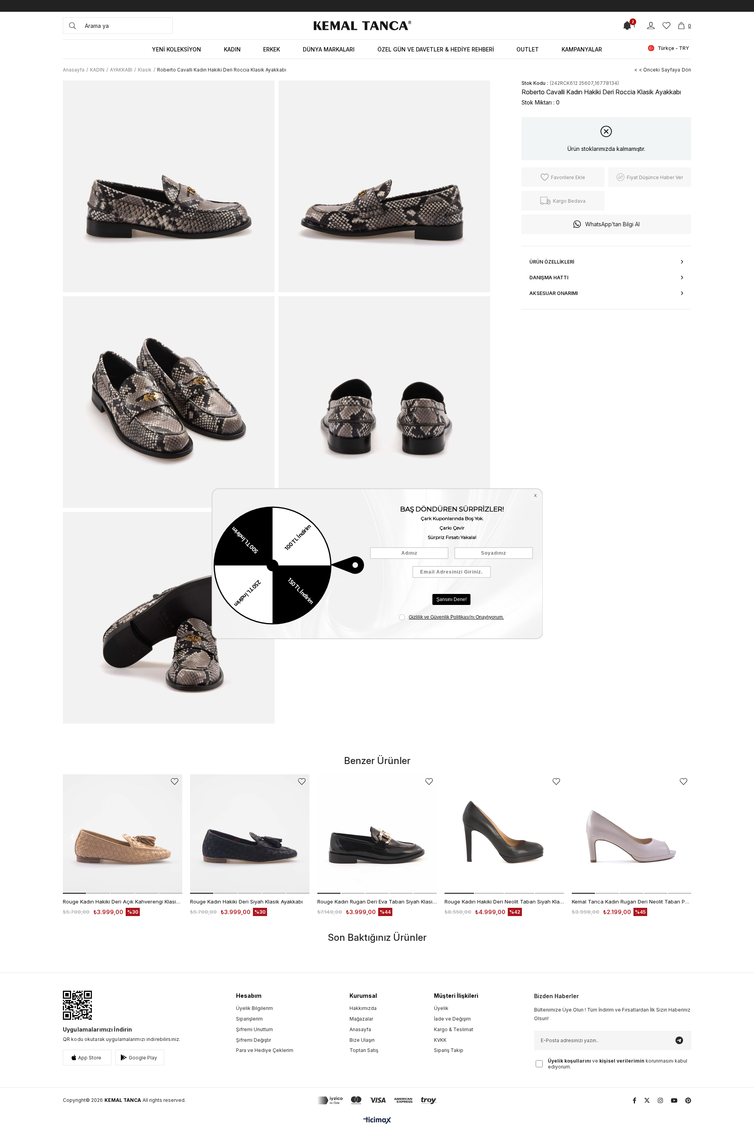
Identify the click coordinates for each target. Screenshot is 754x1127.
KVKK (440, 1040)
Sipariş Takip (448, 1050)
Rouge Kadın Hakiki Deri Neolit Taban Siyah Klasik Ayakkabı (504, 901)
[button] (74, 893)
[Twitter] (647, 1100)
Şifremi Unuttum (254, 1029)
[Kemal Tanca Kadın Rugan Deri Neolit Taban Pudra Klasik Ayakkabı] (631, 834)
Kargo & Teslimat (453, 1029)
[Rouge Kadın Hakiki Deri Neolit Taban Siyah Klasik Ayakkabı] (504, 834)
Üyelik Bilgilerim (254, 1008)
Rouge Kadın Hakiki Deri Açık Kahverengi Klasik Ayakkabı (122, 901)
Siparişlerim (249, 1019)
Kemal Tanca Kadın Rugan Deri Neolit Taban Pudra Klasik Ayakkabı (631, 901)
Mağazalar (361, 1019)
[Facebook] (634, 1100)
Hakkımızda (363, 1008)
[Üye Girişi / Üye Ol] (651, 25)
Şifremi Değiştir (253, 1040)
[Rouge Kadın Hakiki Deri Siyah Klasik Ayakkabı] (249, 834)
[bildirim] (627, 25)
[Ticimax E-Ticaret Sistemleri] (377, 1121)
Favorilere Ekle (174, 781)
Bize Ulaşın (362, 1040)
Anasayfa (360, 1029)
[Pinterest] (688, 1100)
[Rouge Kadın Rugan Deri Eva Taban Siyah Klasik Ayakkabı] (377, 834)
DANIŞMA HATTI (548, 277)
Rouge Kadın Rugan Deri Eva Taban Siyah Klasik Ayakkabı (377, 901)
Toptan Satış (364, 1050)
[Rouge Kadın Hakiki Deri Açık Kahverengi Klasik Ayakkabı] (122, 834)
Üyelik (441, 1008)
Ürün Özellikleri (551, 262)
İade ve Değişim (452, 1019)
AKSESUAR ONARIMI (553, 293)
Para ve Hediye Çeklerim (264, 1050)
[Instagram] (660, 1100)
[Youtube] (674, 1100)
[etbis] (77, 1005)
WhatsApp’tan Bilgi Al (612, 224)
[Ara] (72, 25)
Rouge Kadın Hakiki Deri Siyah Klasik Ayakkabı (246, 901)
